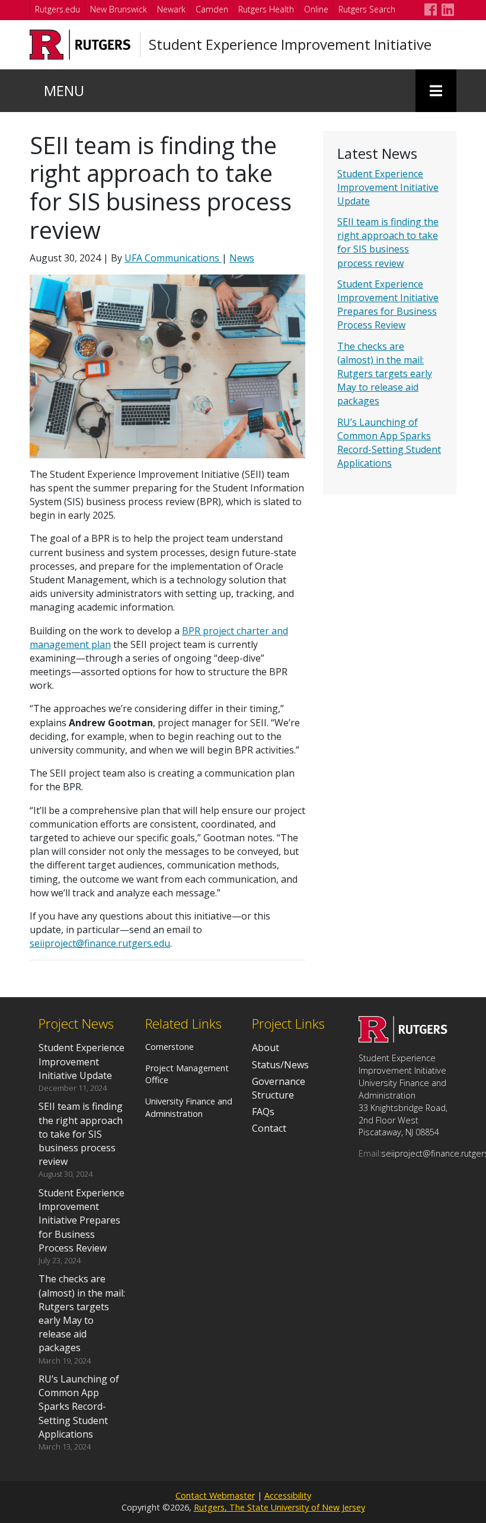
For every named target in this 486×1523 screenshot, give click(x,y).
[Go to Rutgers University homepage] (80, 45)
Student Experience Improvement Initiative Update (388, 187)
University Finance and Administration (188, 1107)
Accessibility (287, 1495)
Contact (269, 1128)
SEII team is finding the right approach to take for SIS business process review (388, 242)
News (241, 257)
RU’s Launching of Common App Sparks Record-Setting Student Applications (389, 443)
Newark (171, 9)
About (265, 1047)
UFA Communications (173, 257)
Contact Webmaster (215, 1495)
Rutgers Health (266, 9)
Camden (212, 9)
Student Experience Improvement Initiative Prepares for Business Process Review (388, 304)
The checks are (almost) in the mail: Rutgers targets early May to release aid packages (384, 374)
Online (316, 9)
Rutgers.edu (57, 9)
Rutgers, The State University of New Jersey (279, 1507)
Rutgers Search (366, 9)
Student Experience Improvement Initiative (290, 44)
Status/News (280, 1064)
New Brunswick (118, 9)
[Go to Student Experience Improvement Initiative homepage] (403, 1039)
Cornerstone (169, 1046)
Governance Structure (278, 1088)
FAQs (263, 1111)
